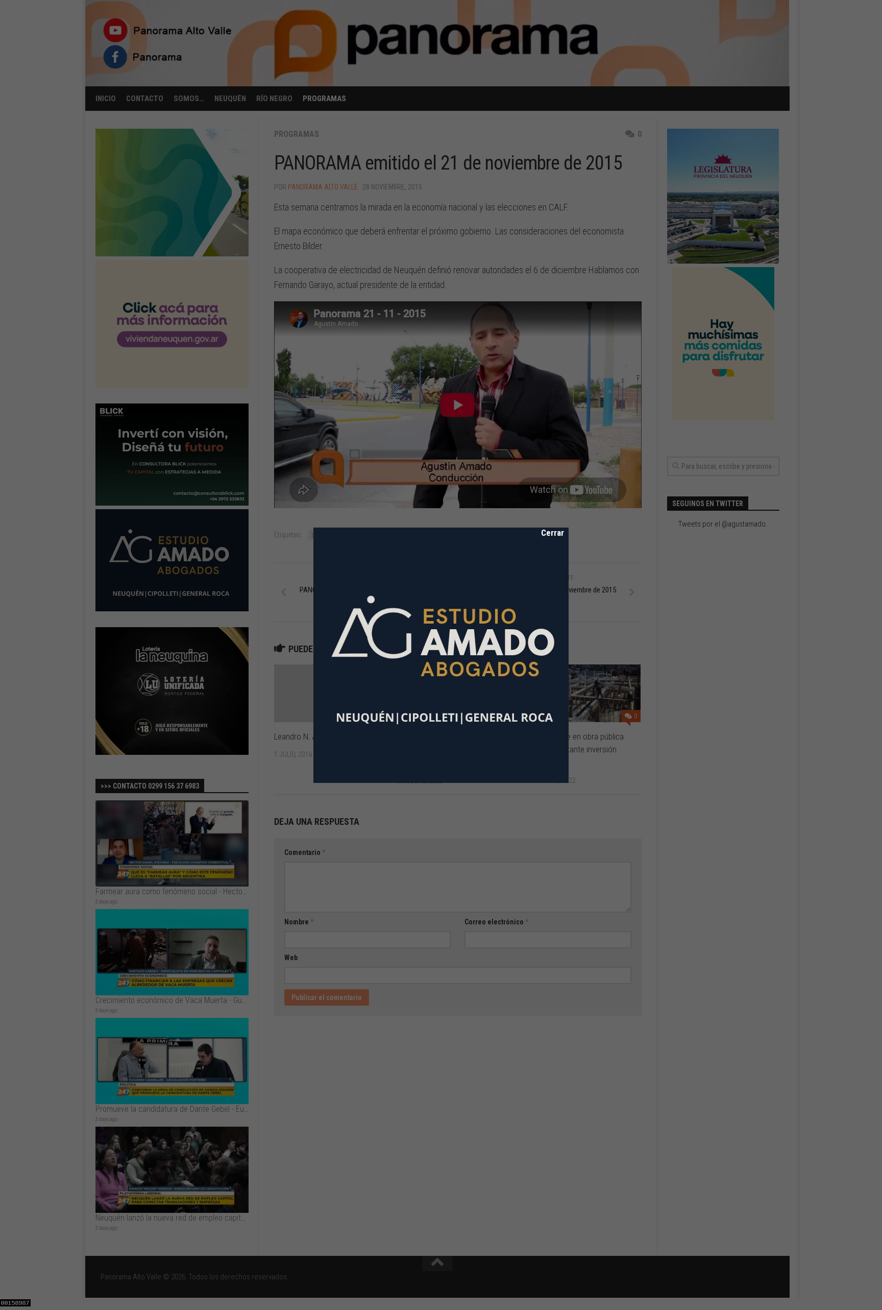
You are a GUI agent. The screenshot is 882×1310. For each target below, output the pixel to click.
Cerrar (545, 532)
